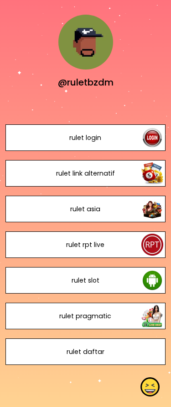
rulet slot (85, 280)
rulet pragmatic (85, 316)
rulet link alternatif (85, 173)
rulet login (85, 137)
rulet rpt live (85, 244)
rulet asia (85, 209)
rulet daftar (85, 351)
